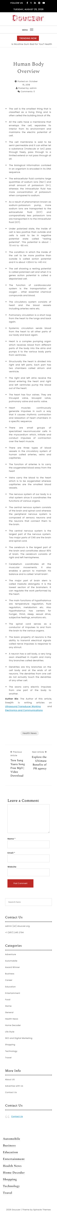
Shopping (10, 1044)
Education (10, 986)
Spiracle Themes (42, 1209)
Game (8, 1006)
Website (11, 866)
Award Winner (12, 967)
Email (11, 852)
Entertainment (12, 993)
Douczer (16, 1209)
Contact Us (11, 1092)
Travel (8, 1057)
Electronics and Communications (24, 710)
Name (11, 838)
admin (33, 88)
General (9, 1012)
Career (8, 980)
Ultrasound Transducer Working (23, 706)
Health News (30, 733)
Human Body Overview (28, 68)
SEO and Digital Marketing (18, 1038)
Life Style (9, 1031)
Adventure (10, 954)
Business (9, 973)
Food (7, 999)
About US (10, 1079)
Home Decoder (13, 1025)
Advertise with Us (14, 1085)
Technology (11, 1051)
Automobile (11, 960)
